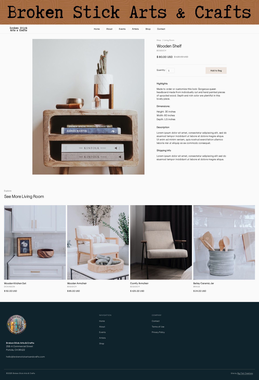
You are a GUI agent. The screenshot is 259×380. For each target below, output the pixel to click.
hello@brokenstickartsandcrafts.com (25, 356)
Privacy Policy (158, 332)
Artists (102, 337)
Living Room (169, 40)
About (102, 326)
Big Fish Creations (245, 373)
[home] (18, 29)
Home (102, 321)
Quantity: (161, 70)
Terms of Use (158, 326)
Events (102, 332)
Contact (155, 321)
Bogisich (161, 50)
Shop (159, 40)
